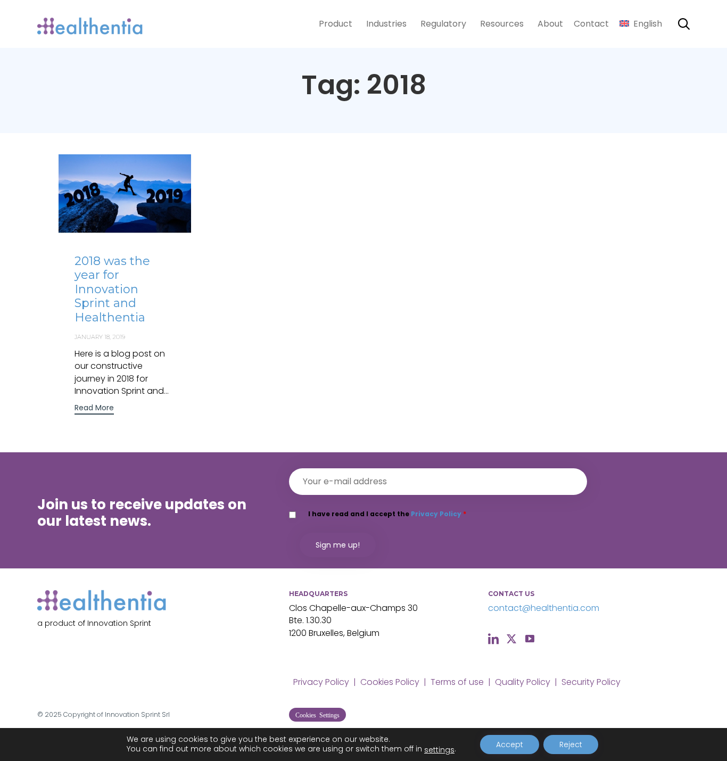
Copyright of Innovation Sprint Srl (116, 714)
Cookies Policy (389, 682)
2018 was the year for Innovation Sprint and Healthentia (112, 289)
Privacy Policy (436, 513)
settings (439, 750)
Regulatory (443, 24)
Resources (502, 24)
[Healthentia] (90, 24)
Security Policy (591, 682)
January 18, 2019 (100, 337)
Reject (570, 744)
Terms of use (457, 682)
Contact (591, 24)
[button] (94, 409)
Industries (386, 24)
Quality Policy (522, 682)
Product (335, 24)
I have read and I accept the (387, 513)
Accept (509, 744)
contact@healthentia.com (543, 608)
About (550, 24)
